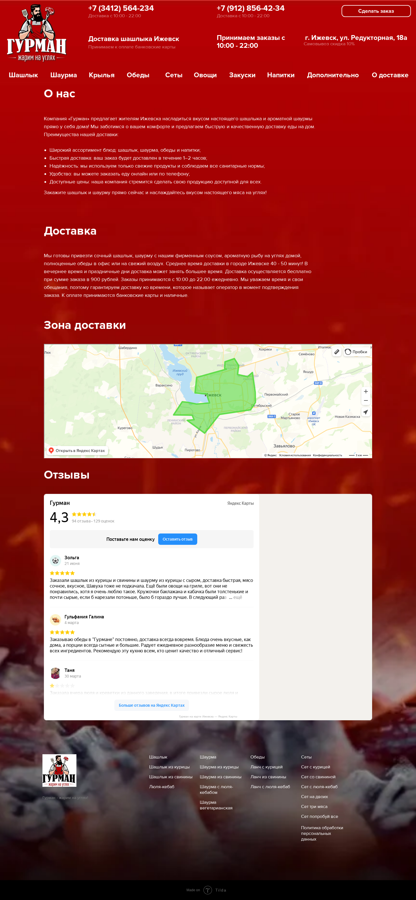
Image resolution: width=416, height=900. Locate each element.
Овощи (205, 75)
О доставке (390, 75)
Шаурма (63, 75)
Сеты (174, 75)
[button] (376, 11)
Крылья (102, 75)
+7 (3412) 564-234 (121, 8)
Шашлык (23, 75)
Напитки (281, 75)
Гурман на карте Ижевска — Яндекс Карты (208, 716)
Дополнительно (333, 75)
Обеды (138, 75)
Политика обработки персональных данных (322, 833)
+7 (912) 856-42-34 (251, 8)
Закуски (242, 75)
